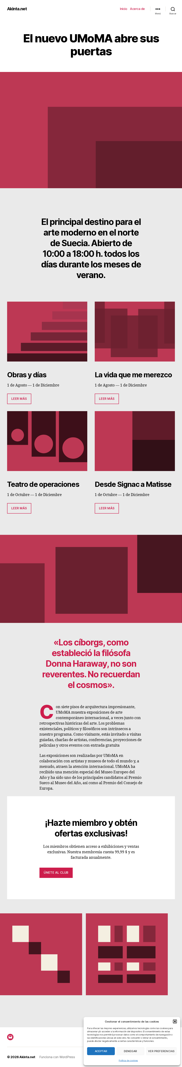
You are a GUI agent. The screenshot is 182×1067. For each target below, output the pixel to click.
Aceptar (101, 1051)
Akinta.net (17, 9)
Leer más (19, 399)
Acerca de (137, 9)
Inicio (123, 9)
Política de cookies (128, 1060)
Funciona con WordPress (57, 1057)
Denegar (130, 1051)
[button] (175, 1021)
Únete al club (56, 872)
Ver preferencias (161, 1051)
